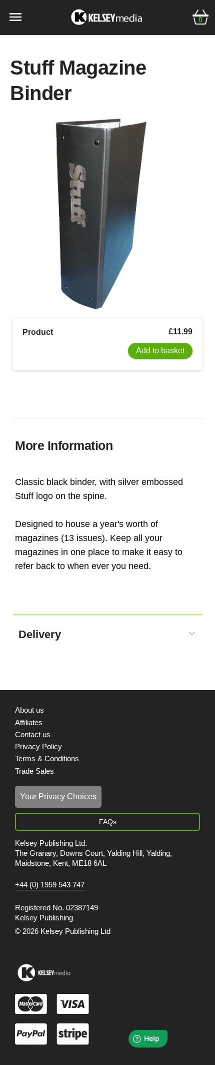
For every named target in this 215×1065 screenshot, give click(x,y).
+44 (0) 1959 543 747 (49, 885)
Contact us (32, 734)
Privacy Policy (38, 746)
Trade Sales (34, 771)
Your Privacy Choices (58, 796)
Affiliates (28, 722)
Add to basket (160, 350)
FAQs (107, 822)
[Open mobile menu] (16, 16)
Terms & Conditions (47, 758)
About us (29, 710)
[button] (200, 16)
